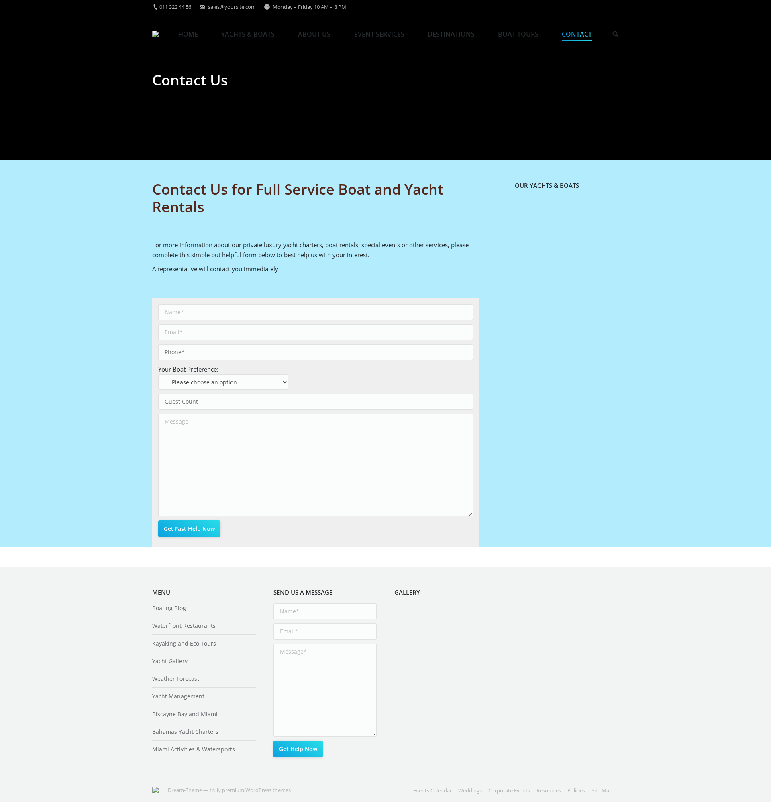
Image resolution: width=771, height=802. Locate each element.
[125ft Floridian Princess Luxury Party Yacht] (530, 306)
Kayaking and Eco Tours (184, 643)
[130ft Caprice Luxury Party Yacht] (561, 306)
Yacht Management (178, 696)
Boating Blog (169, 608)
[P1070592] (440, 682)
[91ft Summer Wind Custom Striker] (592, 214)
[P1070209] (409, 713)
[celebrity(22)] (471, 620)
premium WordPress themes (256, 790)
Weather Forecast (175, 678)
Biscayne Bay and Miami (185, 714)
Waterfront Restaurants (184, 625)
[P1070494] (471, 682)
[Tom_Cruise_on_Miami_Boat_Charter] (471, 651)
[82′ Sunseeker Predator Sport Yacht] (530, 244)
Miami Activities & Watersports (193, 749)
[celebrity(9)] (409, 651)
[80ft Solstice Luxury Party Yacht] (561, 275)
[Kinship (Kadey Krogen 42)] (530, 214)
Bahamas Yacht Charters (185, 731)
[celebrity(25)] (409, 620)
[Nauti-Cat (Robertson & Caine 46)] (530, 275)
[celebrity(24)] (440, 620)
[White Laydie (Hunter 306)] (561, 244)
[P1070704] (409, 682)
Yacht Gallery (170, 661)
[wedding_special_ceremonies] (440, 651)
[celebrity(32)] (440, 713)
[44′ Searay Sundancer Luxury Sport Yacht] (561, 214)
